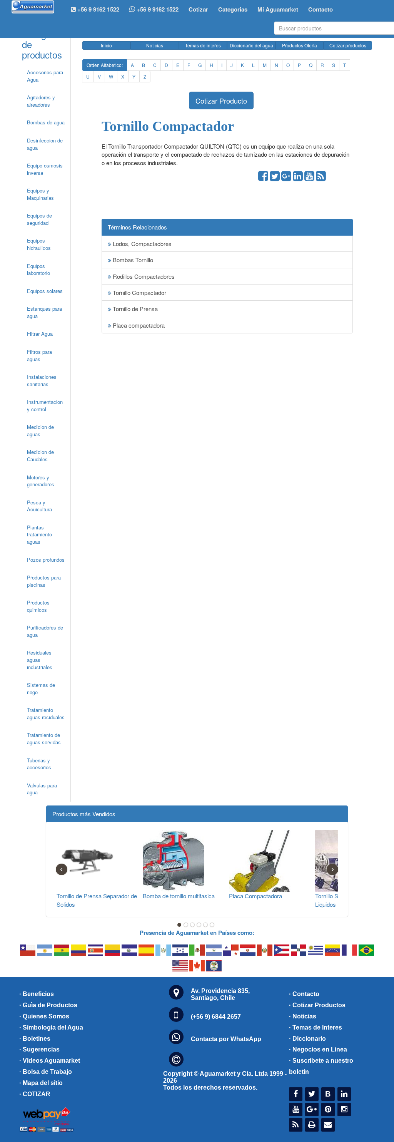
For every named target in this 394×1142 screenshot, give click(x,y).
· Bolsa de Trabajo (45, 1071)
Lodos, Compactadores (141, 243)
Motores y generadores (40, 481)
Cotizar (198, 9)
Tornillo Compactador (138, 292)
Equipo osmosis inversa (45, 169)
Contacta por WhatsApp (226, 1039)
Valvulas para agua (42, 789)
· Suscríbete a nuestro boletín (321, 1066)
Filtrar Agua (40, 333)
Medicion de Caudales (40, 455)
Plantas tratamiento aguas (39, 534)
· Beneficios (36, 994)
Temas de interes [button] (203, 45)
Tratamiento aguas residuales (46, 713)
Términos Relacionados (137, 227)
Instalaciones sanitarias (42, 380)
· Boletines (34, 1038)
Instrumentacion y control (45, 405)
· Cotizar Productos (317, 1005)
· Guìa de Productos (48, 1005)
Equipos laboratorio (38, 269)
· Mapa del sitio (41, 1083)
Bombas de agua (46, 122)
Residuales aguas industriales (39, 659)
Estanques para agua (44, 312)
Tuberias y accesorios (39, 764)
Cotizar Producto (221, 100)
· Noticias (302, 1016)
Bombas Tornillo (132, 260)
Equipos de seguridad (39, 219)
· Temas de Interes (315, 1027)
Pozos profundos (46, 559)
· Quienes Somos (44, 1016)
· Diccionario (307, 1038)
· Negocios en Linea (318, 1049)
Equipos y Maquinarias (40, 194)
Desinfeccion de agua (45, 144)
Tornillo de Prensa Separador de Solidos (97, 900)
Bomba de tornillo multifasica (179, 896)
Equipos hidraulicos (39, 244)
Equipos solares (45, 291)
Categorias (232, 9)
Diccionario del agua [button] (251, 45)
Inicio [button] (106, 45)
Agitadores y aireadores (41, 101)
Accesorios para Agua (45, 76)
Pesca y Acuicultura (39, 506)
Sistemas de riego (41, 688)
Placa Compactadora (255, 896)
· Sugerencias (39, 1049)
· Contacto (304, 994)
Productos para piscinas (44, 581)
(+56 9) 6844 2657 (216, 1016)
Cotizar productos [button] (347, 45)
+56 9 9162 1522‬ (97, 9)
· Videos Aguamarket (49, 1060)
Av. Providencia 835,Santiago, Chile (220, 994)
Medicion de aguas (40, 430)
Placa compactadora (138, 325)
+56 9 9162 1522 (157, 9)
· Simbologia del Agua (51, 1027)
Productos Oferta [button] (299, 45)
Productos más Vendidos (83, 814)
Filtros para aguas (39, 355)
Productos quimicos (38, 606)
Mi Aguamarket (277, 9)
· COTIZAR (34, 1094)
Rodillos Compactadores (143, 276)
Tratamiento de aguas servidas (44, 738)
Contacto (320, 9)
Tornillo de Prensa (134, 309)
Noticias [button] (154, 45)
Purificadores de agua (45, 631)
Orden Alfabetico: (105, 65)
